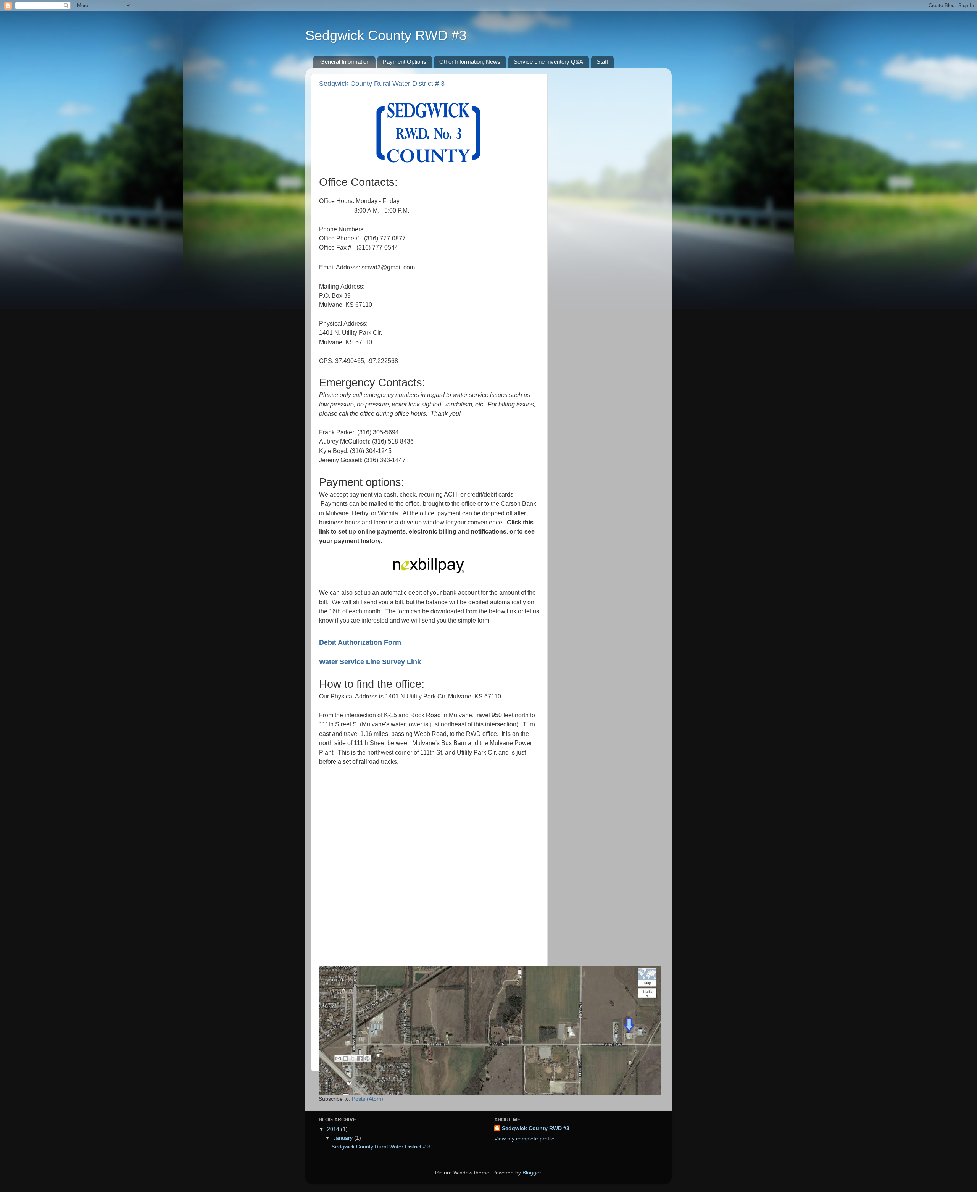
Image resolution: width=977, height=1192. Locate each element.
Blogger (531, 1173)
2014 (334, 1129)
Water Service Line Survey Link (370, 662)
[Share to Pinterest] (367, 1058)
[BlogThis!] (345, 1058)
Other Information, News (469, 61)
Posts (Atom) (367, 1099)
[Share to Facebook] (360, 1058)
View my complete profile (524, 1139)
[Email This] (338, 1058)
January (343, 1138)
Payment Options (404, 61)
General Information (344, 61)
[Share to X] (352, 1058)
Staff (602, 61)
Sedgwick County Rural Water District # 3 (382, 83)
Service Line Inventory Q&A (548, 61)
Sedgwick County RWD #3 (386, 35)
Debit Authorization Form (360, 642)
